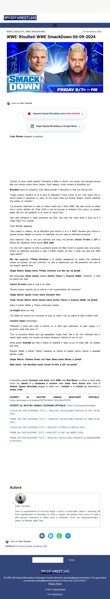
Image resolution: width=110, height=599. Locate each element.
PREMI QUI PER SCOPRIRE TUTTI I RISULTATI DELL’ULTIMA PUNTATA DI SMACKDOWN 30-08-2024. (55, 439)
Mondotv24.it (58, 594)
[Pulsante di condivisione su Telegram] (68, 536)
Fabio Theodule (22, 506)
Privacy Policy (55, 584)
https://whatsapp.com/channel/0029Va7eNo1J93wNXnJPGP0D (40, 400)
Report (22, 546)
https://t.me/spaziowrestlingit (81, 405)
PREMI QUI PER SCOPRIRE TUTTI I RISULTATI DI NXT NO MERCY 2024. (46, 432)
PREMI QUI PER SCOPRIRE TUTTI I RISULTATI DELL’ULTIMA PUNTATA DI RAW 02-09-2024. (55, 420)
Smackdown (37, 546)
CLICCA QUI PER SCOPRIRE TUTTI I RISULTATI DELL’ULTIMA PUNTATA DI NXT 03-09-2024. (55, 412)
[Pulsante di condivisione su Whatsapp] (59, 536)
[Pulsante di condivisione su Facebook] (42, 536)
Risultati (19, 32)
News (10, 32)
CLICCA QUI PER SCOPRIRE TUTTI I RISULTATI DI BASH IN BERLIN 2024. (47, 427)
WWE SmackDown (35, 32)
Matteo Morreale (59, 589)
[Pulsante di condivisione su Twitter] (50, 536)
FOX (17, 546)
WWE (45, 546)
